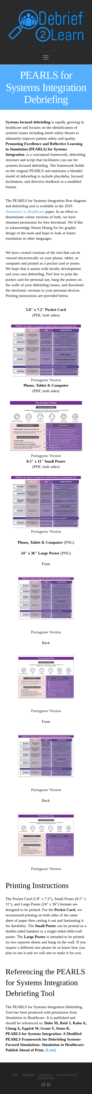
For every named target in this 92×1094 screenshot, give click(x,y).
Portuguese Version (46, 380)
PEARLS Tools (46, 1078)
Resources (45, 1074)
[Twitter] (48, 1084)
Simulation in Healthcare (25, 211)
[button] (46, 57)
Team (14, 1074)
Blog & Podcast (67, 1074)
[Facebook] (43, 1084)
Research (28, 1074)
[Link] (51, 1050)
